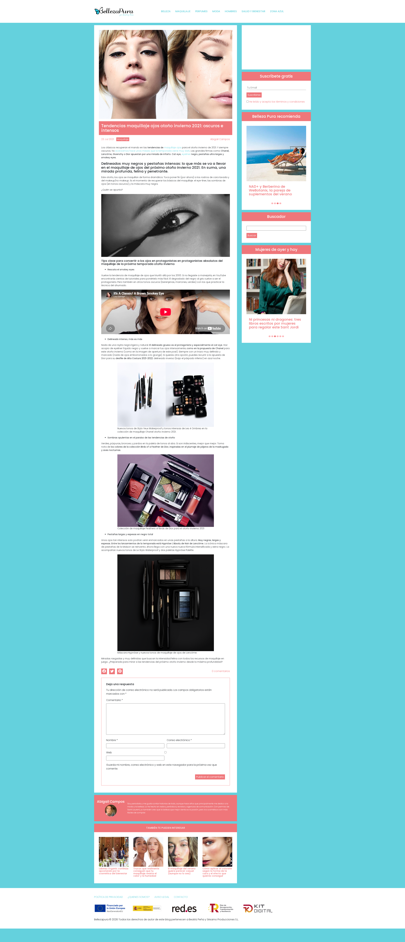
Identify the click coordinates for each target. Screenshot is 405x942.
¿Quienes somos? (139, 897)
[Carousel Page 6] (283, 336)
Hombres (231, 11)
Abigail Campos (220, 139)
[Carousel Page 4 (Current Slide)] (280, 203)
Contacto (181, 897)
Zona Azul (277, 11)
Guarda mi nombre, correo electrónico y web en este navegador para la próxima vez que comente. (161, 766)
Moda (216, 11)
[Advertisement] (276, 47)
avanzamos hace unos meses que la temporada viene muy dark (152, 150)
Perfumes (201, 11)
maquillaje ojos (172, 147)
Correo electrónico (179, 740)
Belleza (166, 11)
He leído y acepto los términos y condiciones (277, 102)
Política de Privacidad (108, 897)
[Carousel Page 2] (275, 203)
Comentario (114, 700)
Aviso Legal (161, 897)
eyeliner (186, 154)
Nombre (112, 740)
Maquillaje (182, 11)
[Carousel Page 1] (272, 203)
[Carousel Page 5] (280, 336)
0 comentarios (221, 671)
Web (109, 752)
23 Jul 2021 (107, 139)
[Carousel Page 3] (278, 203)
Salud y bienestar (253, 11)
